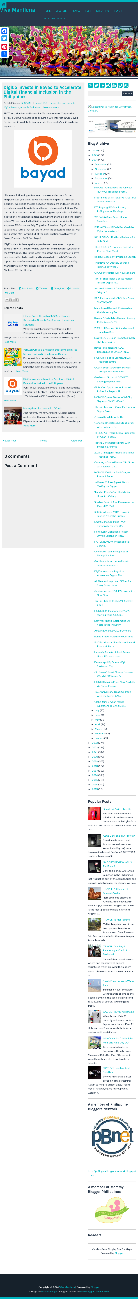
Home (47, 10)
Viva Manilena (17, 10)
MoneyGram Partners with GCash (42, 408)
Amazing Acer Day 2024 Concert (112, 630)
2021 (95, 752)
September (101, 178)
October (100, 173)
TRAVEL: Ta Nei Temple (116, 919)
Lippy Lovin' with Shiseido (117, 808)
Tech (88, 10)
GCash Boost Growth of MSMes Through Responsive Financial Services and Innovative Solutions (48, 320)
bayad (38, 103)
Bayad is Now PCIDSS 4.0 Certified (113, 636)
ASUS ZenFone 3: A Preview (119, 835)
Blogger (119, 1253)
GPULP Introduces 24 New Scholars (114, 272)
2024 (95, 159)
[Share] (4, 54)
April (98, 724)
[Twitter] (96, 85)
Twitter (43, 288)
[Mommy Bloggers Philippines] (112, 1223)
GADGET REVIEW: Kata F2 (118, 1011)
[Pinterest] (120, 85)
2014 (95, 784)
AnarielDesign (49, 1291)
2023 (95, 742)
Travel (76, 10)
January (99, 738)
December (101, 164)
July (97, 710)
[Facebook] (102, 85)
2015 (95, 779)
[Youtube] (114, 85)
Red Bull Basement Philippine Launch (115, 256)
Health (118, 10)
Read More (10, 341)
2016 (95, 775)
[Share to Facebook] (17, 300)
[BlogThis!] (10, 300)
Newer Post (9, 440)
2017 (95, 770)
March (99, 728)
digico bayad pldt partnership (59, 103)
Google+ (58, 288)
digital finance (11, 107)
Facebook (27, 288)
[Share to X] (14, 300)
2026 (95, 150)
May (97, 719)
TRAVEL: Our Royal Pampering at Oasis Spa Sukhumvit (116, 950)
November (101, 169)
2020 (95, 756)
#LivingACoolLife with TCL (109, 416)
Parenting (102, 10)
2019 (95, 761)
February (100, 733)
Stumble (74, 288)
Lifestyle (61, 10)
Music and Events (54, 18)
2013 (95, 789)
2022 (95, 747)
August (99, 182)
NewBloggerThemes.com (94, 1291)
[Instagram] (108, 85)
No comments (51, 107)
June (98, 715)
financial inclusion (30, 107)
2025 (95, 155)
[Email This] (7, 300)
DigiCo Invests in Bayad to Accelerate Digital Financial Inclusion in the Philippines (42, 92)
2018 (95, 766)
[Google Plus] (90, 85)
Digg (11, 292)
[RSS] (126, 85)
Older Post (77, 440)
